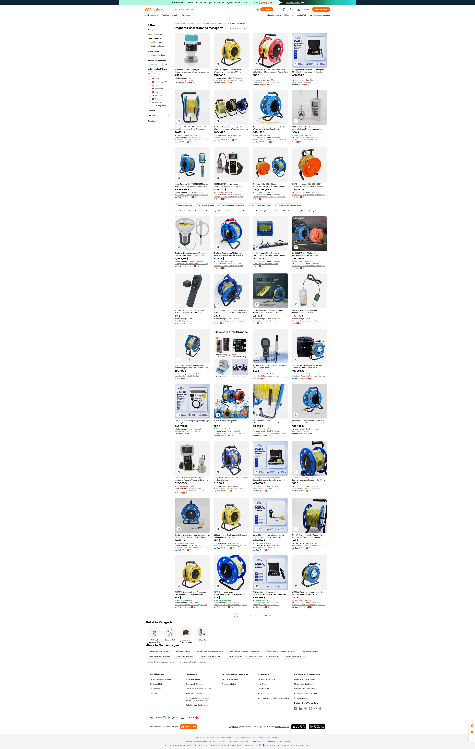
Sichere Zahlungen (193, 679)
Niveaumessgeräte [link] (237, 23)
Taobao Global (245, 738)
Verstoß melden (264, 703)
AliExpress (200, 738)
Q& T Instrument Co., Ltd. (184, 80)
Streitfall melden (264, 689)
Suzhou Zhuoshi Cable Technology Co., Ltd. (191, 139)
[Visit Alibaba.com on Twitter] (305, 708)
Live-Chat (262, 684)
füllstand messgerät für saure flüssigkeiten (220, 211)
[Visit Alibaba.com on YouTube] (315, 708)
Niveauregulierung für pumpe (311, 211)
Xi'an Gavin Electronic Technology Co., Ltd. (230, 80)
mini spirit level (274, 656)
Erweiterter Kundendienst (196, 693)
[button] (257, 9)
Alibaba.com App (282, 727)
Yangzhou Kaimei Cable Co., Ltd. (187, 376)
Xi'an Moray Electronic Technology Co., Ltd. (191, 195)
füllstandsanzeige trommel (159, 651)
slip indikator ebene (183, 651)
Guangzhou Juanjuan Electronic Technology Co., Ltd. (192, 264)
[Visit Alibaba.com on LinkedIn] (300, 708)
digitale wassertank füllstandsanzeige (210, 651)
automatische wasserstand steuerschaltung (245, 651)
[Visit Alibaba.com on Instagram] (310, 708)
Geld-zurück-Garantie (194, 684)
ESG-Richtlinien (156, 689)
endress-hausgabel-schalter (188, 211)
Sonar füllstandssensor (185, 656)
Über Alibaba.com (157, 674)
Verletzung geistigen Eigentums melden (273, 698)
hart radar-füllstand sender (261, 205)
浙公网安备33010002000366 (277, 745)
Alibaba (176, 23)
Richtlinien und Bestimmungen (198, 705)
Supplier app (234, 727)
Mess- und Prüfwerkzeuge (216, 23)
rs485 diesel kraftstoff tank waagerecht (282, 651)
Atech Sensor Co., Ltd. (222, 137)
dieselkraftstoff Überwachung (211, 656)
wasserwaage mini (255, 656)
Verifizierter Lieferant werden (305, 693)
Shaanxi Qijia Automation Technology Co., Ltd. (270, 82)
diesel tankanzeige (235, 656)
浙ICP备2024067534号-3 (300, 745)
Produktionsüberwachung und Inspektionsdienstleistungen (197, 699)
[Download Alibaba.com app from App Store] (298, 726)
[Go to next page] (270, 615)
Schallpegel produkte (310, 651)
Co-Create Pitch (156, 684)
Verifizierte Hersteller (230, 679)
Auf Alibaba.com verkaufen (304, 679)
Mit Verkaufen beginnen (303, 684)
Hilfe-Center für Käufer (267, 679)
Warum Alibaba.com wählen (160, 679)
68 (266, 615)
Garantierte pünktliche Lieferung (198, 689)
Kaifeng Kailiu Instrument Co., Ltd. (305, 82)
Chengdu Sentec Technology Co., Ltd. (228, 197)
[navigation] (158, 319)
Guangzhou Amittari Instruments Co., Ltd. (308, 139)
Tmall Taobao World (223, 738)
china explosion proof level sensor (289, 205)
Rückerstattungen (265, 693)
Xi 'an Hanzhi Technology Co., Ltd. (266, 376)
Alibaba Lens (155, 727)
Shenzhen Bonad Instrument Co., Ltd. (306, 321)
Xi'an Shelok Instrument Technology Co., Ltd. (270, 139)
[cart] (292, 10)
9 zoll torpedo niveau (206, 205)
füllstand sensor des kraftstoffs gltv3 (254, 211)
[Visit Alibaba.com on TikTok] (320, 708)
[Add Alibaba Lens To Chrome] (188, 726)
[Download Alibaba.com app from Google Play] (317, 726)
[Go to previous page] (231, 615)
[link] (472, 725)
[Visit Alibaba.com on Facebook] (295, 708)
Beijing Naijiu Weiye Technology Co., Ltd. (229, 321)
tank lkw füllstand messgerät (160, 656)
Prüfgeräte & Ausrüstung (192, 23)
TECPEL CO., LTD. (181, 321)
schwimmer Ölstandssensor (284, 211)
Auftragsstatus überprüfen (304, 689)
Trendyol (261, 738)
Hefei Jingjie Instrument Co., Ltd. (265, 264)
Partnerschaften (300, 698)
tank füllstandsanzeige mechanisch (162, 662)
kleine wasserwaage (185, 205)
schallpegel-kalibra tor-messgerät (233, 205)
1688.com (210, 738)
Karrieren (153, 693)
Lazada (235, 738)
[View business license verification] (260, 745)
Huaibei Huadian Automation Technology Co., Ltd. (309, 195)
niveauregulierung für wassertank (193, 662)
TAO (254, 738)
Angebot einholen (229, 684)
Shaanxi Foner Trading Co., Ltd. (264, 321)
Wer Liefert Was (273, 738)
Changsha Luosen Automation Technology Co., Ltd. (270, 197)
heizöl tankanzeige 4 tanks (295, 656)
